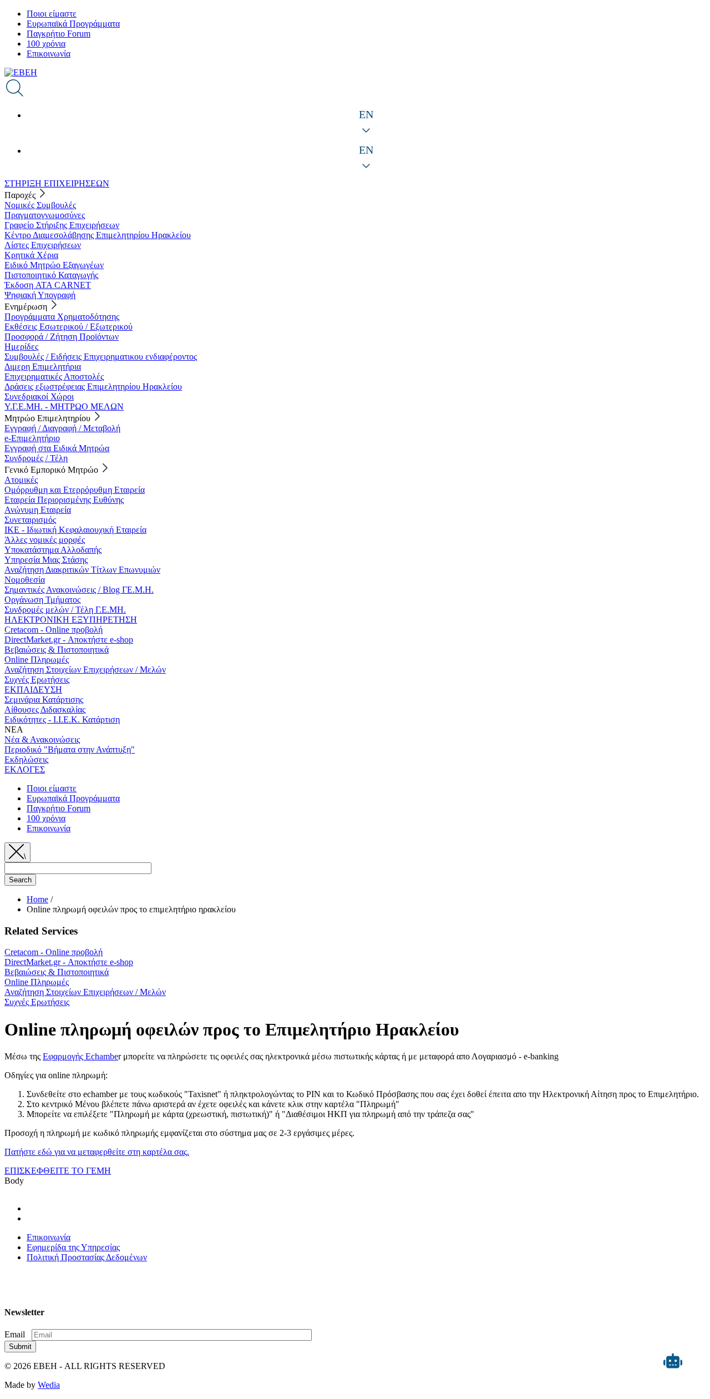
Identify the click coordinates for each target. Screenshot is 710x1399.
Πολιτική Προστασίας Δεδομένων (87, 1257)
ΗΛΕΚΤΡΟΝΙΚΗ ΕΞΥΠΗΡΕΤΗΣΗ (70, 619)
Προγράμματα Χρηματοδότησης (61, 316)
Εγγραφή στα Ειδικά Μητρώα (56, 448)
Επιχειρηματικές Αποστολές (54, 376)
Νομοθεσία (24, 579)
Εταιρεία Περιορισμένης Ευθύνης (64, 499)
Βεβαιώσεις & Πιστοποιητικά (56, 649)
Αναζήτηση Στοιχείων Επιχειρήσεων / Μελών (85, 669)
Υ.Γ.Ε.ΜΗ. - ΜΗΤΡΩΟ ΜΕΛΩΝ (64, 406)
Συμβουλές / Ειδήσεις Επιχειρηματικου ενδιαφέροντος (100, 356)
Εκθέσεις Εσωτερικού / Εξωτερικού (68, 326)
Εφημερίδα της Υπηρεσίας (73, 1247)
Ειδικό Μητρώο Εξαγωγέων (54, 265)
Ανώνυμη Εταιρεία (37, 509)
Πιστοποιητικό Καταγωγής (51, 275)
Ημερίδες (21, 346)
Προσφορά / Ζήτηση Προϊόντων (61, 336)
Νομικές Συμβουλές (40, 205)
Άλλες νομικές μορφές (44, 539)
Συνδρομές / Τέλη (36, 458)
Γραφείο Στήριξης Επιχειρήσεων (61, 225)
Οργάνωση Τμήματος (42, 599)
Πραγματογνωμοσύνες (44, 215)
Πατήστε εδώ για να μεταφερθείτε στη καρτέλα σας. (96, 1151)
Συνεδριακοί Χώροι (39, 396)
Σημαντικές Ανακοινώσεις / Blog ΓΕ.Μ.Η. (79, 589)
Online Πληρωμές (36, 659)
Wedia (49, 1385)
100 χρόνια (46, 43)
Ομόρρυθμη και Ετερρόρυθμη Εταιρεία (74, 489)
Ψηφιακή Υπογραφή (39, 295)
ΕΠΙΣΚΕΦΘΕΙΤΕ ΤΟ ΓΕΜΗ (57, 1170)
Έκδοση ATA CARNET (47, 285)
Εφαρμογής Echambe (80, 1056)
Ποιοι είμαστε (52, 13)
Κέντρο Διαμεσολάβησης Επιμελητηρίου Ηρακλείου (97, 235)
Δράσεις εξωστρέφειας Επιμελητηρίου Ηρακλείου (93, 386)
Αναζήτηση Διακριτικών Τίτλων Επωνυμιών (82, 569)
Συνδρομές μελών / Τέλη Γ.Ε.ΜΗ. (65, 609)
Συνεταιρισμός (30, 519)
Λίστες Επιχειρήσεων (42, 245)
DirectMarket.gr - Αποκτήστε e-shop (68, 639)
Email (14, 1334)
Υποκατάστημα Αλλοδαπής (53, 549)
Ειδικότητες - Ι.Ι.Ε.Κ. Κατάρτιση (62, 719)
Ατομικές (21, 479)
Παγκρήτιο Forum (58, 33)
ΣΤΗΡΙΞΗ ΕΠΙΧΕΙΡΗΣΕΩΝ (56, 183)
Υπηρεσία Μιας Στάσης (46, 559)
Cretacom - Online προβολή (53, 629)
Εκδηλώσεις (26, 759)
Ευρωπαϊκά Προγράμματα (73, 23)
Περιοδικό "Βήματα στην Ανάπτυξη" (69, 749)
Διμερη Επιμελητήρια (42, 366)
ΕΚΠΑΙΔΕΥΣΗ (33, 689)
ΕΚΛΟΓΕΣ (24, 769)
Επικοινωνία (48, 53)
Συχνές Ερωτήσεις (36, 679)
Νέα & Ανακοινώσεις (42, 739)
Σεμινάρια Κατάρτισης (43, 699)
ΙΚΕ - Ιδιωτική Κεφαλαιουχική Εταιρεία (75, 529)
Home (37, 899)
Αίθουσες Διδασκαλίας (44, 709)
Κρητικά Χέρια (31, 255)
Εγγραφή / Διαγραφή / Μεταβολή (62, 428)
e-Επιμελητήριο (32, 438)
